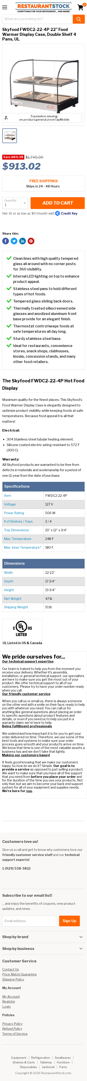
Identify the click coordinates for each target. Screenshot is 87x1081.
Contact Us (10, 969)
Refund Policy (12, 1028)
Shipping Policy (13, 979)
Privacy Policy (12, 1024)
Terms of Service (15, 1034)
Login (6, 1006)
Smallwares (63, 1057)
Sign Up (69, 921)
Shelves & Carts (24, 1062)
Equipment (18, 1057)
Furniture (63, 1062)
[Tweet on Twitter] (14, 241)
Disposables (28, 1067)
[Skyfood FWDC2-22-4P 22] (10, 136)
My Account (11, 996)
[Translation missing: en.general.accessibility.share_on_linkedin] (22, 241)
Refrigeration (40, 1057)
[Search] (79, 19)
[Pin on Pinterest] (31, 241)
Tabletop (46, 1062)
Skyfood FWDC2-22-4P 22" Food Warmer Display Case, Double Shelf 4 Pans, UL (39, 34)
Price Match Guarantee (19, 974)
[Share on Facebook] (5, 241)
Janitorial (48, 1067)
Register (8, 1001)
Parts (63, 1067)
